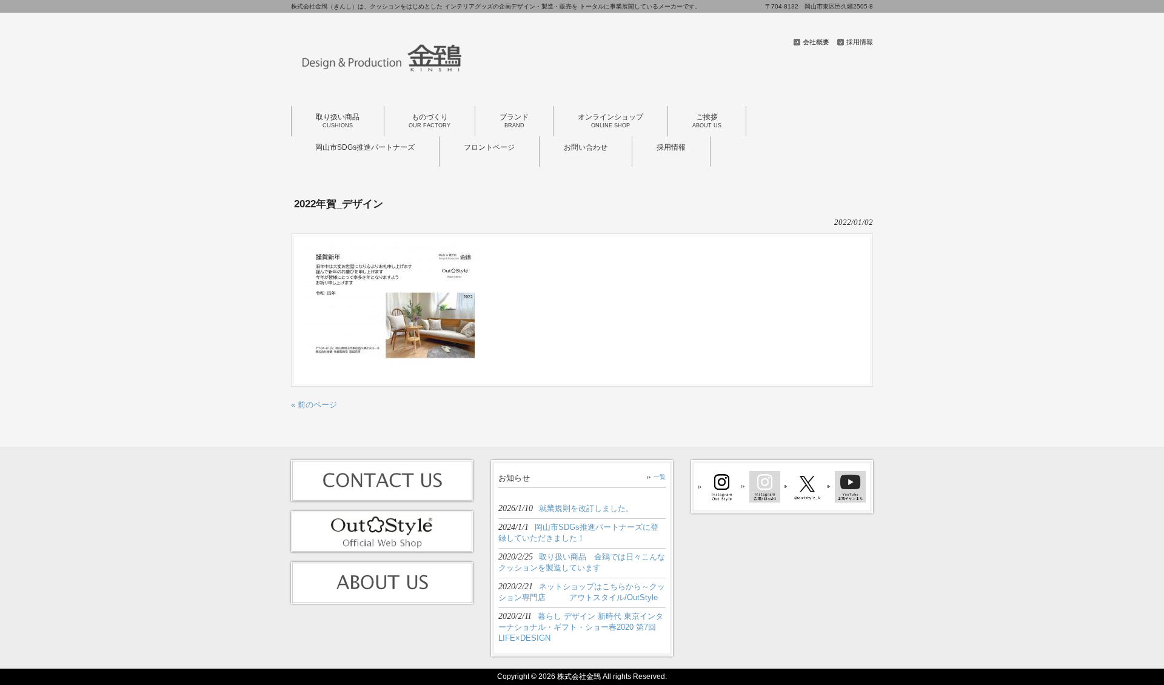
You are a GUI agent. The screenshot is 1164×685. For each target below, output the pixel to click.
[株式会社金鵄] (382, 78)
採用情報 (859, 41)
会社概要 (816, 41)
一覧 (660, 476)
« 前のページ (314, 404)
